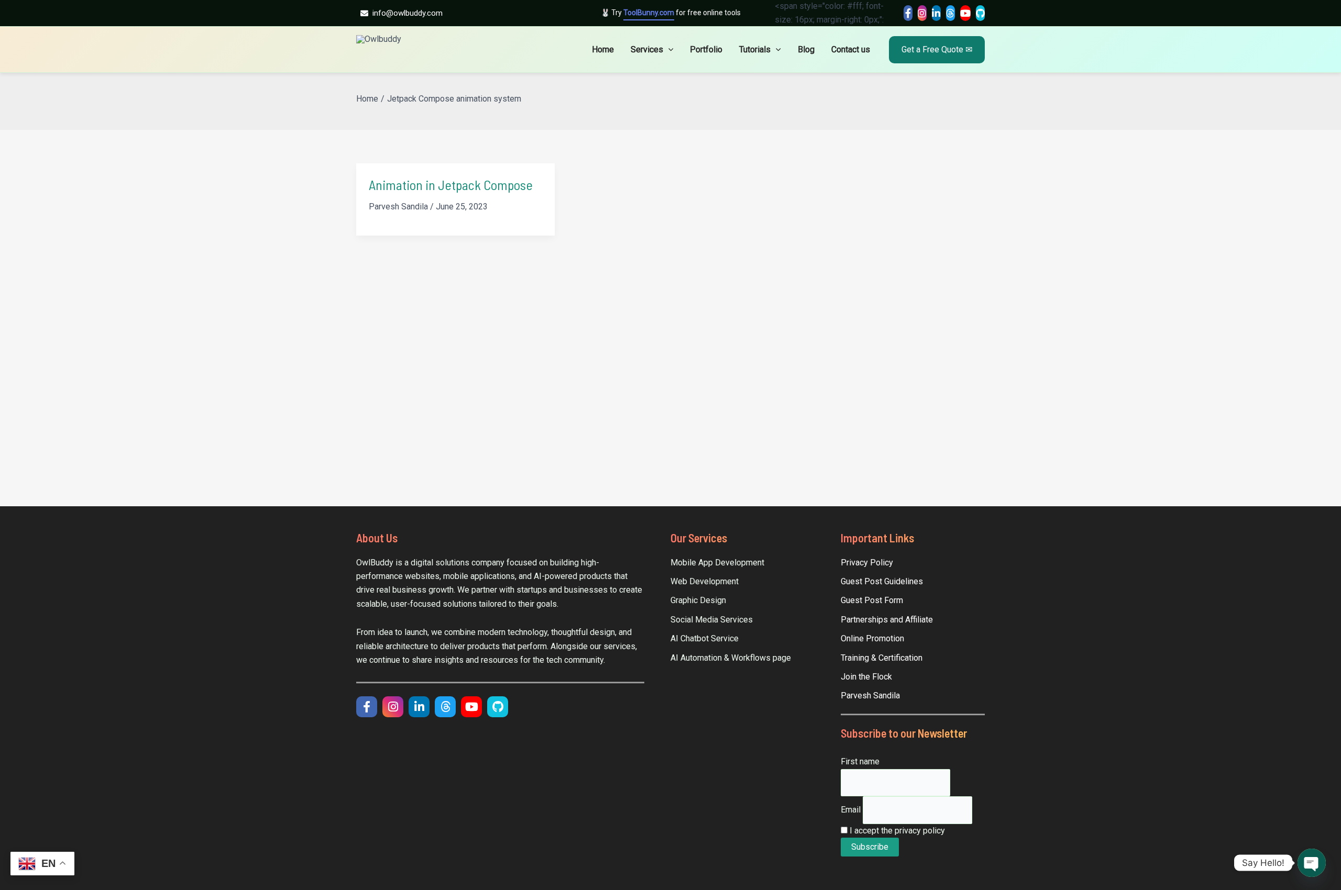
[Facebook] (908, 13)
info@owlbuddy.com (407, 13)
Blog (806, 49)
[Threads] (950, 13)
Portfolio (706, 49)
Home (603, 49)
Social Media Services (711, 620)
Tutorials (755, 49)
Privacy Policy (867, 563)
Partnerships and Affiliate (887, 620)
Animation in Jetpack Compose (451, 184)
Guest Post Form (872, 600)
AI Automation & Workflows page (730, 658)
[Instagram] (922, 13)
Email (851, 810)
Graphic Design (698, 600)
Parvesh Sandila (870, 695)
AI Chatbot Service (704, 638)
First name (860, 761)
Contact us (850, 49)
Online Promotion (872, 638)
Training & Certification (881, 658)
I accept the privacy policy (896, 831)
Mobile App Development (717, 563)
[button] (668, 50)
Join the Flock (866, 677)
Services (647, 49)
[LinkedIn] (936, 13)
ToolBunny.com (648, 12)
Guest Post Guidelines (882, 581)
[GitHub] (980, 13)
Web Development (704, 581)
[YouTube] (965, 13)
